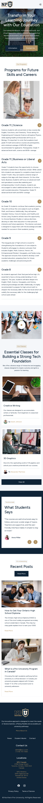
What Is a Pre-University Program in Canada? (21, 670)
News (9, 738)
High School (10, 583)
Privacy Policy (13, 791)
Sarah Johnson (16, 422)
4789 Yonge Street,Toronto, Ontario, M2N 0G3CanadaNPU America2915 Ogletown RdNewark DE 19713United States (21, 769)
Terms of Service (28, 791)
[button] (40, 4)
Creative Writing (12, 405)
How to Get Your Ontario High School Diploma (20, 611)
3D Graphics (10, 458)
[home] (7, 4)
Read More (22, 574)
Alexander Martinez (18, 472)
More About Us (21, 731)
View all (21, 482)
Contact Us (30, 48)
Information (12, 48)
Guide (7, 642)
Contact (32, 738)
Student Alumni (20, 738)
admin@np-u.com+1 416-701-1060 (21, 751)
